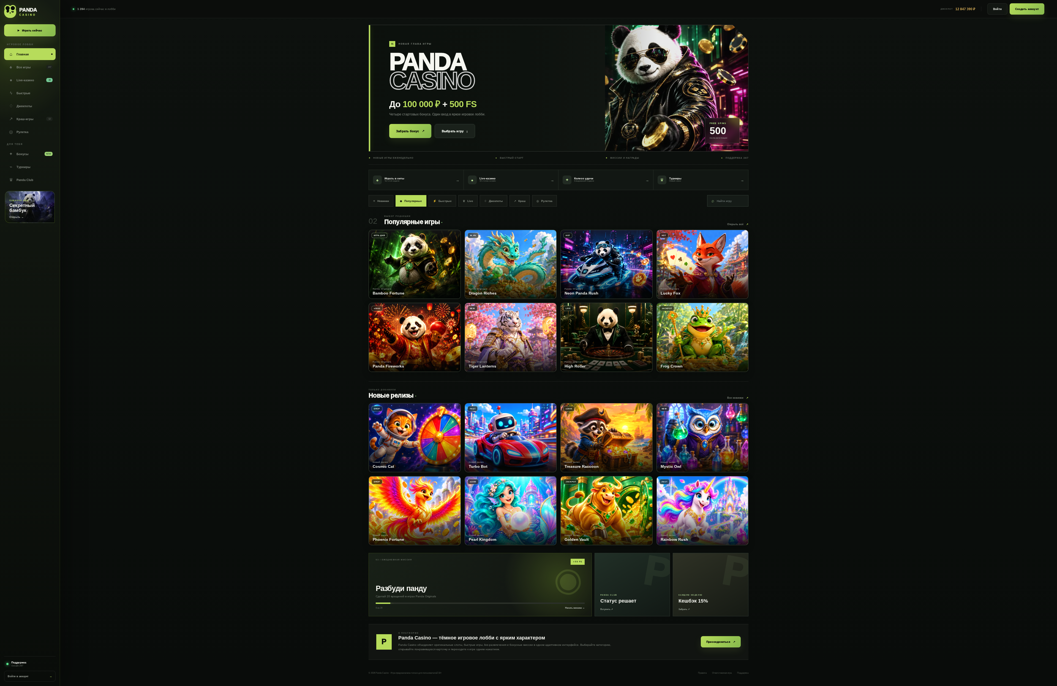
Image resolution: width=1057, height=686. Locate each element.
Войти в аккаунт (30, 676)
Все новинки (737, 397)
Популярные (411, 200)
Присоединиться (720, 641)
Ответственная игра (722, 673)
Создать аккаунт (1027, 8)
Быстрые (442, 200)
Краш (519, 200)
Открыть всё (737, 224)
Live (468, 200)
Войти (997, 8)
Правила (702, 673)
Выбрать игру (455, 131)
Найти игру (722, 200)
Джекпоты (493, 200)
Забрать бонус (410, 131)
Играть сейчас (30, 30)
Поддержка (742, 673)
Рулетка (544, 200)
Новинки (381, 200)
